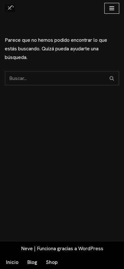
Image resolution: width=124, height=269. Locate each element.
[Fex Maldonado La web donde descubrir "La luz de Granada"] (10, 8)
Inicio (12, 262)
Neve (27, 248)
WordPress (90, 248)
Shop (52, 262)
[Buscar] (112, 78)
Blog (32, 262)
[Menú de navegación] (111, 8)
